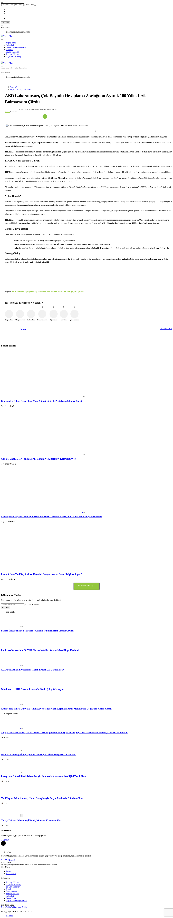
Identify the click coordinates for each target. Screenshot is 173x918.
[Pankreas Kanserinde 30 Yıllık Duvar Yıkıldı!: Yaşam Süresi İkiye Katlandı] (11, 645)
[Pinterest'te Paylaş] (28, 116)
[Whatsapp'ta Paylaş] (23, 116)
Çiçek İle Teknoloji (13, 884)
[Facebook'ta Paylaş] (12, 116)
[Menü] (2, 39)
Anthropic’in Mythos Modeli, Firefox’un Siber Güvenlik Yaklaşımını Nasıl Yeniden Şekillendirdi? (51, 516)
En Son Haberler (13, 887)
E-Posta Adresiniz (32, 605)
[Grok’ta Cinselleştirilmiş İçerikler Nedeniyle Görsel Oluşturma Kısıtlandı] (11, 749)
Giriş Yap (5, 23)
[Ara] (35, 5)
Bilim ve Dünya (12, 54)
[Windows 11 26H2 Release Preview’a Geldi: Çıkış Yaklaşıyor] (11, 684)
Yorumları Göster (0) (85, 586)
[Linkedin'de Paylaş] (34, 116)
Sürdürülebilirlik (12, 52)
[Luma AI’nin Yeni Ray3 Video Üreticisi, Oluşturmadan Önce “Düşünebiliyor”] (42, 569)
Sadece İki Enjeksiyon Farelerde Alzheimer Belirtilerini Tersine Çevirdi (37, 630)
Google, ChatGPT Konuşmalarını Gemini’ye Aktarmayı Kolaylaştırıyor (38, 458)
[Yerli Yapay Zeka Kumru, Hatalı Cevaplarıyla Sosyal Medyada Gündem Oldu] (11, 793)
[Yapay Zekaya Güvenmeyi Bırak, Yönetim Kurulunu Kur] (11, 815)
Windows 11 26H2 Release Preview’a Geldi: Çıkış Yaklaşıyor (32, 689)
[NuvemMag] (7, 36)
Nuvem (7, 112)
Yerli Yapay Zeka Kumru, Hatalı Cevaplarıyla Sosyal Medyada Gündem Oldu (42, 798)
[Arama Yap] (2, 2)
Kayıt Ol (11, 860)
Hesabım (9, 916)
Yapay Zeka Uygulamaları (16, 47)
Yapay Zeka (11, 43)
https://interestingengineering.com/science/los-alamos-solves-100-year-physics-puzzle (47, 291)
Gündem (9, 50)
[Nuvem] (14, 335)
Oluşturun (5, 840)
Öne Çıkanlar (11, 891)
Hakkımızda (11, 874)
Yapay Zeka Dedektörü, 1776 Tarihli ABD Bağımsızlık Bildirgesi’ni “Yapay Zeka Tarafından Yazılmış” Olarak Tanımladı (64, 732)
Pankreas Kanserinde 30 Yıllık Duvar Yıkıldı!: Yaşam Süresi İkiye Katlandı (40, 650)
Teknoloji (10, 45)
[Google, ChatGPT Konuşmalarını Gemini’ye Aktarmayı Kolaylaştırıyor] (42, 454)
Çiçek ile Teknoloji (13, 56)
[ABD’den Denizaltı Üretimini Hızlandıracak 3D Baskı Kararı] (11, 665)
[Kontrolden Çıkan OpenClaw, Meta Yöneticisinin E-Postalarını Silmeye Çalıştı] (42, 396)
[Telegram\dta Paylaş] (39, 116)
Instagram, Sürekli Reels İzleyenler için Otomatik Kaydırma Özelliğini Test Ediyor (43, 776)
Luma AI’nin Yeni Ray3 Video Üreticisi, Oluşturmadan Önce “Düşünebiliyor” (41, 574)
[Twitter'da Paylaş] (17, 116)
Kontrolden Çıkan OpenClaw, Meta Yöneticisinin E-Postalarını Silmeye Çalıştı (41, 401)
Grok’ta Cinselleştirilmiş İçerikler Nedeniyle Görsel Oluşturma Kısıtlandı (38, 754)
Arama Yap (29, 4)
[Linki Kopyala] (45, 116)
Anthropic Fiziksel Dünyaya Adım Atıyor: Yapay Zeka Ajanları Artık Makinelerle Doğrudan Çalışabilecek (56, 708)
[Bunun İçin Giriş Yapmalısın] (81, 131)
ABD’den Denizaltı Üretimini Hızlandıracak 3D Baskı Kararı (32, 669)
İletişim (9, 871)
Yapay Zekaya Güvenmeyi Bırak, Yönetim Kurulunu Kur (31, 820)
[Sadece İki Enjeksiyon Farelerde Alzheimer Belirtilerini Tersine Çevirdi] (11, 626)
